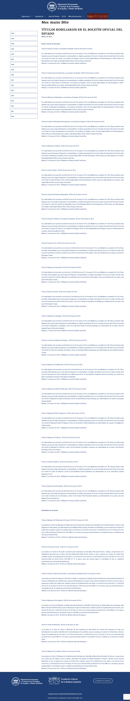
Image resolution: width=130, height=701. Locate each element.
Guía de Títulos (53, 16)
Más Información (74, 16)
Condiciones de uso (53, 694)
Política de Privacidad (65, 694)
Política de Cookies (76, 694)
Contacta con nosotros (102, 681)
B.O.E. (64, 16)
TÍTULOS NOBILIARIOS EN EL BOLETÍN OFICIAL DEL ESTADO (82, 31)
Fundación (39, 16)
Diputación (26, 16)
